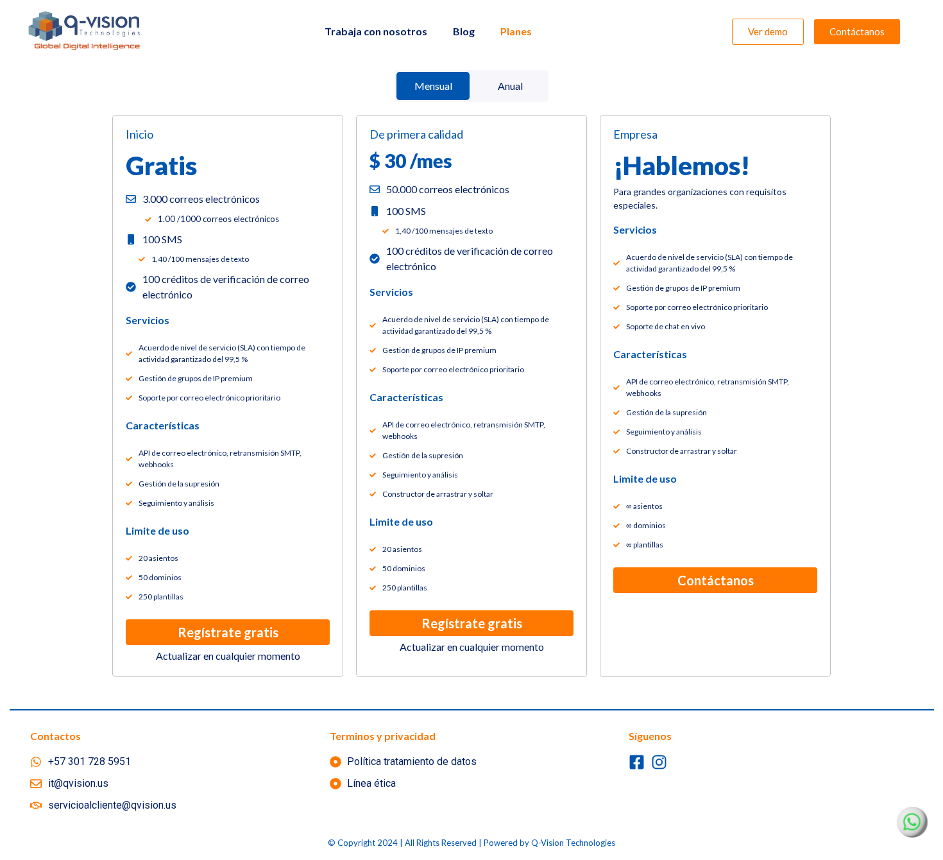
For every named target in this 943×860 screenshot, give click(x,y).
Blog (464, 31)
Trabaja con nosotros (376, 31)
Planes (516, 31)
